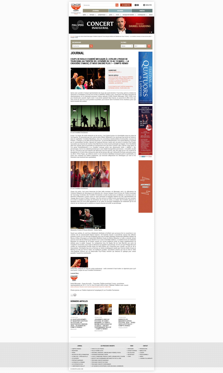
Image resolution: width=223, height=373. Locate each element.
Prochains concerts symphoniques (101, 364)
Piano (110, 14)
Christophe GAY (113, 78)
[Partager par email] (72, 296)
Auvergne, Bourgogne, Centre (100, 354)
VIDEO (131, 345)
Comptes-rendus (76, 348)
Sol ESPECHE (119, 83)
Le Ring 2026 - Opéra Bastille (80, 356)
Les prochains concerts (108, 345)
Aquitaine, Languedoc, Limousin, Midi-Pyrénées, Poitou (106, 352)
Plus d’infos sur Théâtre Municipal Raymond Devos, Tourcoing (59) (120, 87)
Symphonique (101, 14)
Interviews (75, 350)
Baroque (92, 14)
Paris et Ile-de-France (98, 348)
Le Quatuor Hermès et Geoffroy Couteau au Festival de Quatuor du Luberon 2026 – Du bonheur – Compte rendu (79, 323)
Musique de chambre (128, 14)
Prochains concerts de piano (100, 362)
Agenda (120, 10)
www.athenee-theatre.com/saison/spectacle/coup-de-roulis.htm (91, 287)
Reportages (131, 354)
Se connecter (126, 5)
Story (129, 356)
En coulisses (131, 352)
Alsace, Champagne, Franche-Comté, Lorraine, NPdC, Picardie (108, 356)
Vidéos (142, 10)
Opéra (84, 14)
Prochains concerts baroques (100, 360)
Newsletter (149, 5)
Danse (150, 14)
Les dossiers (75, 358)
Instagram (136, 5)
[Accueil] (76, 14)
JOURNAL (79, 345)
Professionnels (144, 354)
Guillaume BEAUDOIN (121, 80)
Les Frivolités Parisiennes (119, 80)
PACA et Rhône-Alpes (97, 350)
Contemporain (141, 14)
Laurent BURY (112, 70)
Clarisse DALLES (113, 77)
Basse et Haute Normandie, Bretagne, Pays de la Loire (106, 358)
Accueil (72, 36)
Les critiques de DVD (77, 364)
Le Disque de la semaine (78, 362)
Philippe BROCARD (124, 78)
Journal (95, 10)
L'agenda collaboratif (146, 358)
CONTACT (145, 345)
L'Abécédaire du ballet (78, 366)
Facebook (138, 5)
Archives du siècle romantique (80, 354)
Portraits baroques (77, 360)
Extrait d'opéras (132, 350)
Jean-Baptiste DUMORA (126, 77)
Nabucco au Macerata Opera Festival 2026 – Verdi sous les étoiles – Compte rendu (126, 322)
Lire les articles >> (115, 72)
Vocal (117, 14)
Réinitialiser (149, 46)
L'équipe (142, 352)
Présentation (143, 348)
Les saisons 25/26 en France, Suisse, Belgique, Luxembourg (107, 366)
